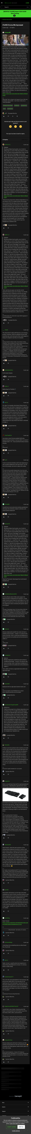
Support (3, 1111)
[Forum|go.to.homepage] (10, 3)
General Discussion (7, 19)
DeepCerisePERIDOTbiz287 (11, 1006)
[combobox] (15, 7)
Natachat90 (8, 844)
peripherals (24, 105)
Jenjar (6, 330)
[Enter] (2, 7)
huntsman (10, 108)
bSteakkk (7, 504)
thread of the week (7, 105)
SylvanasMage (8, 942)
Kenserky (7, 745)
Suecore (7, 629)
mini (4, 108)
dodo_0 (7, 386)
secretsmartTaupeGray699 (11, 704)
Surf (6, 460)
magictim (7, 781)
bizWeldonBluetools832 (11, 594)
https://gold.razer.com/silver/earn (11, 93)
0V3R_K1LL (8, 144)
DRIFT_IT (7, 235)
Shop (3, 1102)
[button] (2, 3)
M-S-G (6, 402)
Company (4, 1115)
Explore (3, 1107)
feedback (16, 105)
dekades (7, 32)
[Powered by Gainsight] (15, 1096)
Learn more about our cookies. (17, 1123)
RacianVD (7, 524)
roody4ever (7, 655)
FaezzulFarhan (8, 1040)
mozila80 (7, 683)
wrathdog (7, 918)
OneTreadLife (8, 435)
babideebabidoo (9, 370)
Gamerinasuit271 (9, 977)
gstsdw (7, 889)
